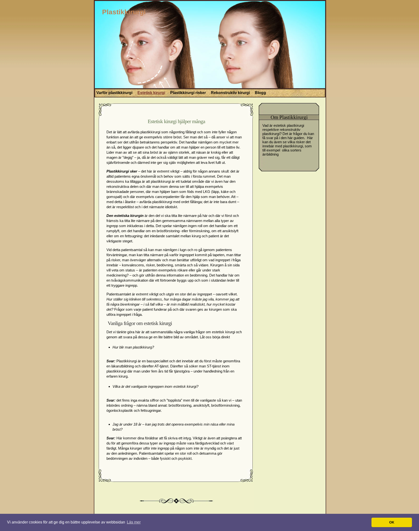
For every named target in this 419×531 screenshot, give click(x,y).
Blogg (260, 93)
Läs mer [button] (134, 522)
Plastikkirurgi (124, 12)
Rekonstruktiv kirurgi (230, 93)
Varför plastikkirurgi (114, 93)
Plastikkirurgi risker (188, 93)
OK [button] (391, 522)
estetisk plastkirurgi (289, 125)
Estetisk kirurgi (151, 93)
